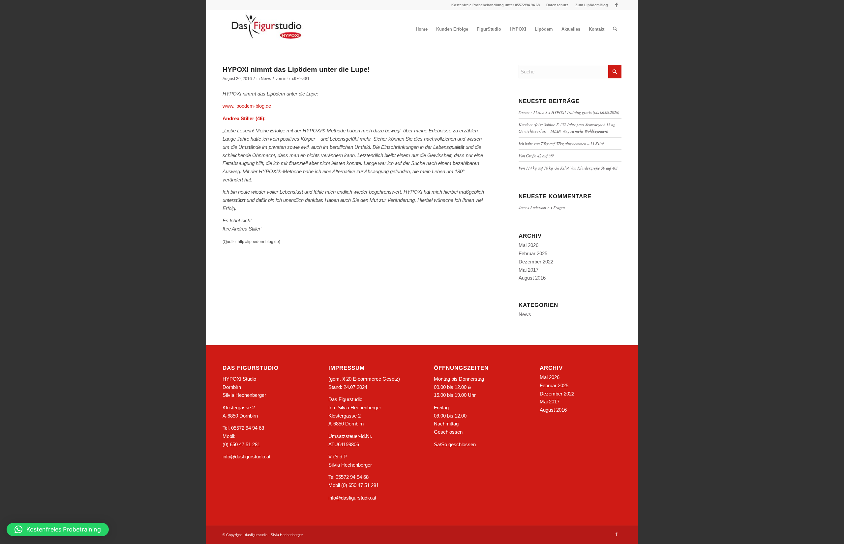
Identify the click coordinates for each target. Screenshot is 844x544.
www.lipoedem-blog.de (247, 106)
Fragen (559, 207)
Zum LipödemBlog (591, 5)
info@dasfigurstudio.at (246, 456)
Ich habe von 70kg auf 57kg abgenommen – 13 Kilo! (561, 143)
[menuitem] (557, 5)
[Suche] (615, 29)
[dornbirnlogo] (267, 29)
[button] (58, 529)
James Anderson (532, 207)
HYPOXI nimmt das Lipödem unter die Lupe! (296, 69)
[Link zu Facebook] (616, 5)
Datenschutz (557, 5)
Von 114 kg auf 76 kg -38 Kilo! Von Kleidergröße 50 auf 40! (568, 168)
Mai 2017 (528, 270)
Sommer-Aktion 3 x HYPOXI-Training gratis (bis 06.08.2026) (569, 112)
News (266, 78)
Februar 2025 (533, 253)
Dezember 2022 (536, 261)
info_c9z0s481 (296, 78)
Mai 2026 (528, 245)
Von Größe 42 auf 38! (536, 155)
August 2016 (532, 278)
